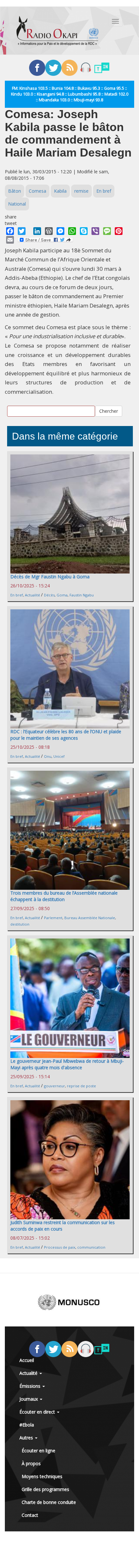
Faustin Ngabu (82, 595)
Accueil (26, 1360)
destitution (19, 924)
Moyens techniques (42, 1476)
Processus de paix (59, 1247)
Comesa (37, 191)
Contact (30, 1515)
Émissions (30, 1386)
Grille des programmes (45, 1489)
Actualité (32, 595)
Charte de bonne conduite (49, 1502)
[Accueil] (57, 31)
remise (81, 191)
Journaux (29, 1399)
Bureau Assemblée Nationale (89, 917)
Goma (62, 595)
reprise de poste (81, 1085)
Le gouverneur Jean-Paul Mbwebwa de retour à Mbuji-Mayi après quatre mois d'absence (67, 1064)
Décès (49, 595)
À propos (31, 1463)
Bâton (14, 191)
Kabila (60, 191)
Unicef (59, 756)
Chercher (108, 411)
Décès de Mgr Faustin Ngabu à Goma (50, 577)
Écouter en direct (37, 1412)
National (17, 204)
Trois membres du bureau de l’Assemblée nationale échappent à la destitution (64, 896)
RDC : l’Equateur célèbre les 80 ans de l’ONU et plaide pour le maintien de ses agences (65, 734)
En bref (103, 191)
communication (91, 1247)
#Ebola (26, 1425)
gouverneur (54, 1085)
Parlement (53, 917)
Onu (47, 756)
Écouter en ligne (38, 1450)
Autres (26, 1438)
